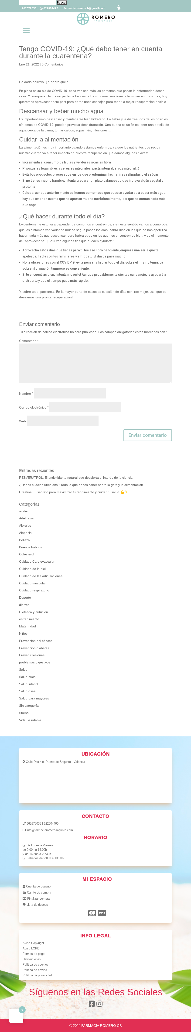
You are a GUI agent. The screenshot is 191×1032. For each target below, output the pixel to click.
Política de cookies (35, 964)
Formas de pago (33, 954)
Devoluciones (32, 959)
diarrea (24, 605)
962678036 (34, 823)
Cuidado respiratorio (34, 590)
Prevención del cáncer (35, 641)
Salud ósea (27, 691)
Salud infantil (28, 684)
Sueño (24, 713)
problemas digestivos (34, 662)
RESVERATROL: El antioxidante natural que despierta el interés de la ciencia (76, 477)
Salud (23, 669)
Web (22, 421)
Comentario (28, 341)
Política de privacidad (37, 975)
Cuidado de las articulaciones (40, 576)
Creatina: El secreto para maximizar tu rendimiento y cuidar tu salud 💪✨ (73, 492)
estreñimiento (29, 619)
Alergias (25, 525)
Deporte (25, 597)
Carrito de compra (39, 892)
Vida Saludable (30, 720)
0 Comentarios (52, 64)
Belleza (24, 540)
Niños (23, 633)
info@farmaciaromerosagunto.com (50, 830)
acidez (24, 511)
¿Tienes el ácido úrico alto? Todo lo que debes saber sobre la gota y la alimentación (81, 485)
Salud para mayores (34, 698)
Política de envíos (35, 970)
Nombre (26, 393)
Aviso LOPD (31, 948)
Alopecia (25, 533)
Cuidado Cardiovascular (37, 561)
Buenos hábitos (30, 547)
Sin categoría (29, 705)
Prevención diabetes (34, 648)
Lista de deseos (37, 904)
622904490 (51, 823)
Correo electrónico (33, 407)
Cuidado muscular (32, 583)
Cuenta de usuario (38, 886)
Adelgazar (26, 518)
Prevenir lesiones (31, 655)
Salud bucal (27, 677)
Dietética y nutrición (33, 612)
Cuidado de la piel (32, 569)
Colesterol (26, 554)
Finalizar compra (38, 898)
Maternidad (27, 626)
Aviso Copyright (33, 943)
